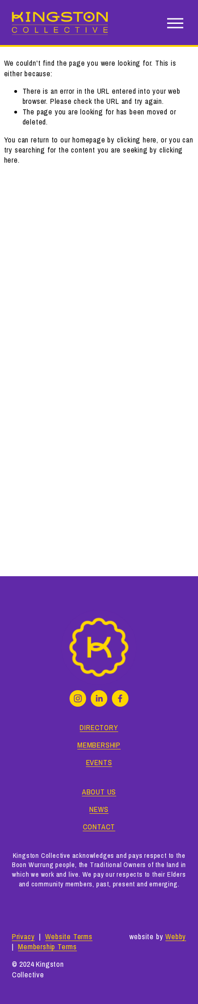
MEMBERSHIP (99, 745)
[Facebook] (120, 698)
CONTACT (99, 827)
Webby (175, 936)
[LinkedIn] (99, 698)
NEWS (98, 809)
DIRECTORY (99, 727)
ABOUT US (99, 792)
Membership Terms (47, 947)
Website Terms (68, 936)
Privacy (23, 936)
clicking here (137, 140)
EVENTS (99, 762)
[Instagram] (78, 698)
